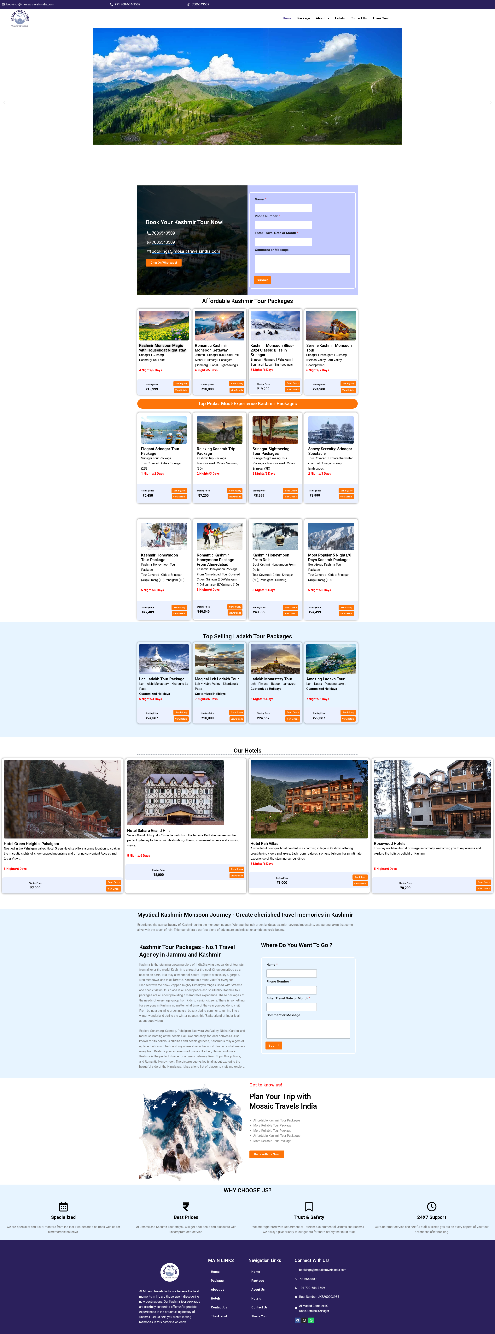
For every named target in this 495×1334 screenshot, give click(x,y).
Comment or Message (272, 250)
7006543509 (200, 4)
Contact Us (359, 18)
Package (303, 18)
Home (287, 18)
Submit (262, 280)
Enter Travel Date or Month (276, 233)
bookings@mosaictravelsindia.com (30, 4)
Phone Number (267, 216)
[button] (4, 102)
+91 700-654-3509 (127, 4)
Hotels (340, 18)
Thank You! (380, 18)
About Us (322, 18)
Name (260, 199)
